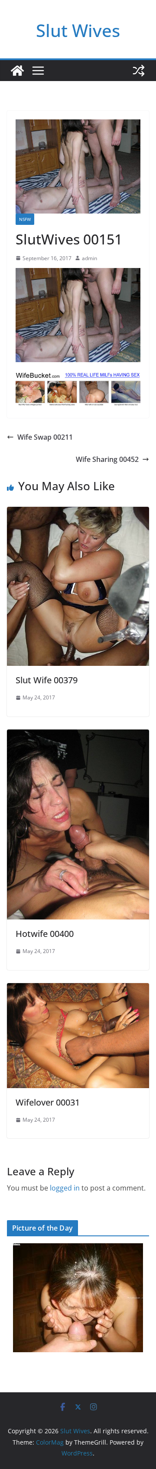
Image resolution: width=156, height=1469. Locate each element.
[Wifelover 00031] (78, 989)
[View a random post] (138, 70)
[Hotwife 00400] (78, 735)
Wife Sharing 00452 (107, 459)
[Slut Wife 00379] (78, 513)
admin (89, 258)
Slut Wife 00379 (47, 680)
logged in (65, 1188)
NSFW (25, 219)
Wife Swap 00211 (45, 437)
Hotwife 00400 (45, 934)
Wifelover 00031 (48, 1102)
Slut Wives (78, 30)
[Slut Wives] (17, 70)
